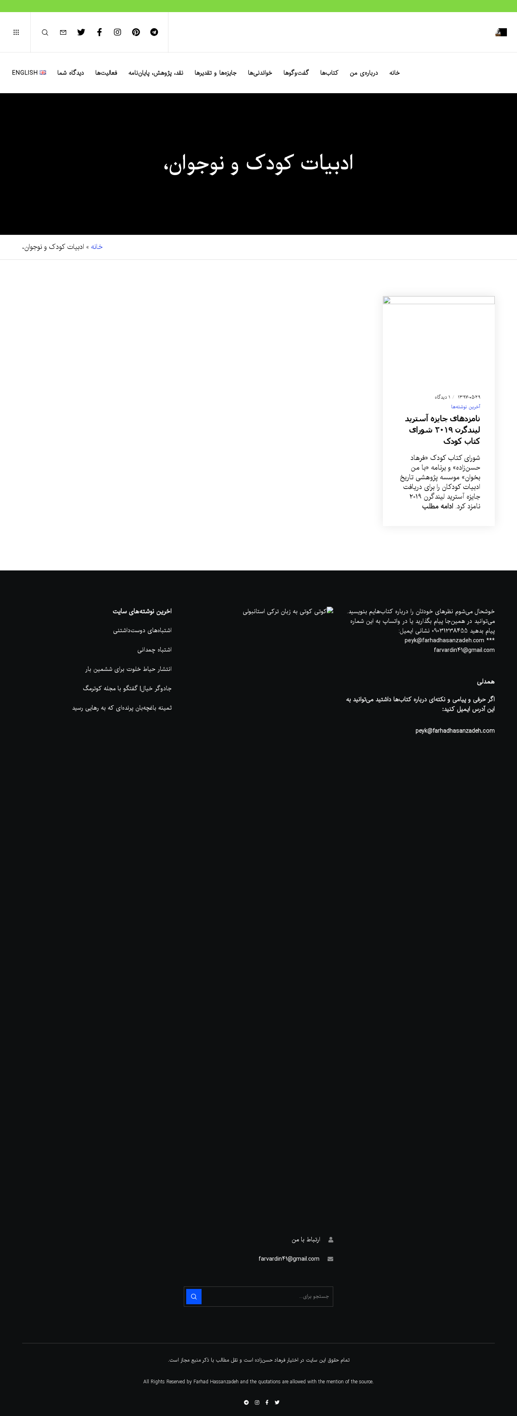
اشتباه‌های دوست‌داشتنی (142, 630)
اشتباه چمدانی (154, 650)
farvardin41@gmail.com (288, 1259)
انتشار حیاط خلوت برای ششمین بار (128, 669)
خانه (97, 247)
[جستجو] (50, 32)
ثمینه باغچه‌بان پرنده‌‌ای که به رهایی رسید (122, 708)
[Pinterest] (141, 32)
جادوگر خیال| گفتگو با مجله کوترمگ (127, 688)
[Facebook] (104, 32)
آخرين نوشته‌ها (465, 407)
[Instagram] (122, 32)
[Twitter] (86, 32)
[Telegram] (159, 32)
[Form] (68, 32)
